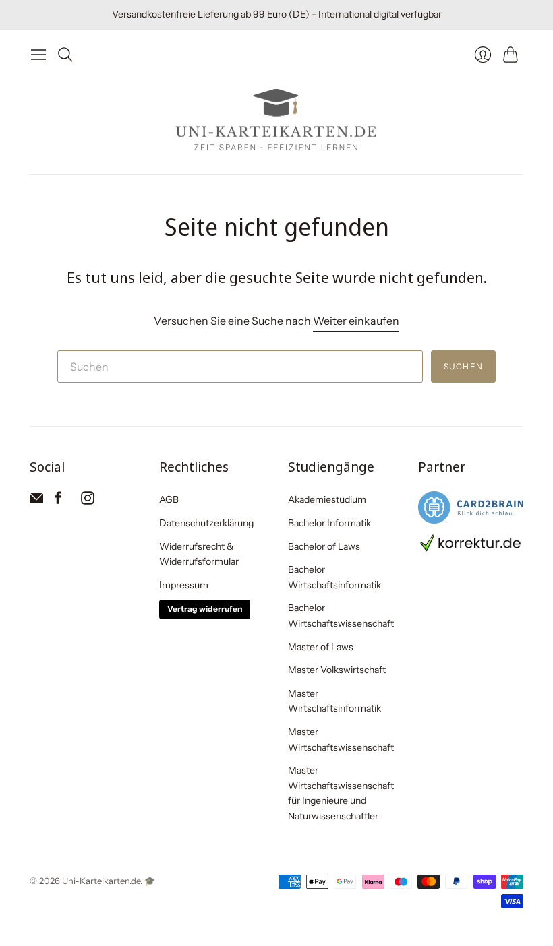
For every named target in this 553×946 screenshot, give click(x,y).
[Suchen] (65, 54)
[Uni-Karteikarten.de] (276, 121)
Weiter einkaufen (356, 320)
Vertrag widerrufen (204, 609)
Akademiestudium (327, 499)
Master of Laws (320, 647)
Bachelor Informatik (329, 523)
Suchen (463, 366)
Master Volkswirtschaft (337, 670)
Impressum (183, 585)
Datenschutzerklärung (206, 523)
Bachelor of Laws (324, 546)
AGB (169, 499)
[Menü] (38, 54)
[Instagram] (87, 500)
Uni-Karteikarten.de (101, 880)
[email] (36, 500)
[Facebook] (58, 500)
